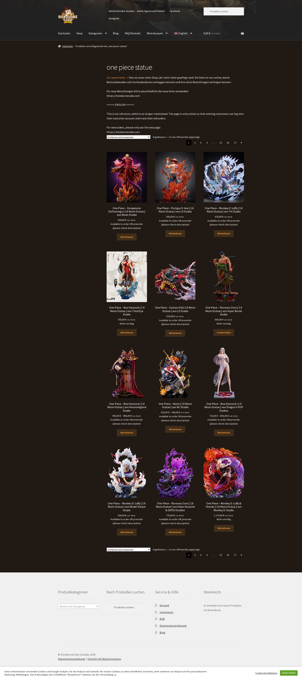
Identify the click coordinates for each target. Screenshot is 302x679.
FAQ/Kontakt (133, 33)
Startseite (64, 33)
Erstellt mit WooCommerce (104, 659)
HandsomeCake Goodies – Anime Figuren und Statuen (137, 11)
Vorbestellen (224, 332)
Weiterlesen (126, 237)
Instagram (114, 18)
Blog (116, 33)
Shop (79, 33)
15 (221, 142)
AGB (162, 619)
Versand (164, 605)
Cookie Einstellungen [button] (266, 673)
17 (235, 142)
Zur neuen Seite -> (117, 77)
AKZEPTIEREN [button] (289, 672)
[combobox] (78, 606)
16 (228, 142)
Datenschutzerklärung (173, 625)
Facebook (175, 11)
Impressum (166, 612)
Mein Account (155, 33)
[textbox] (78, 606)
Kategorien (95, 33)
